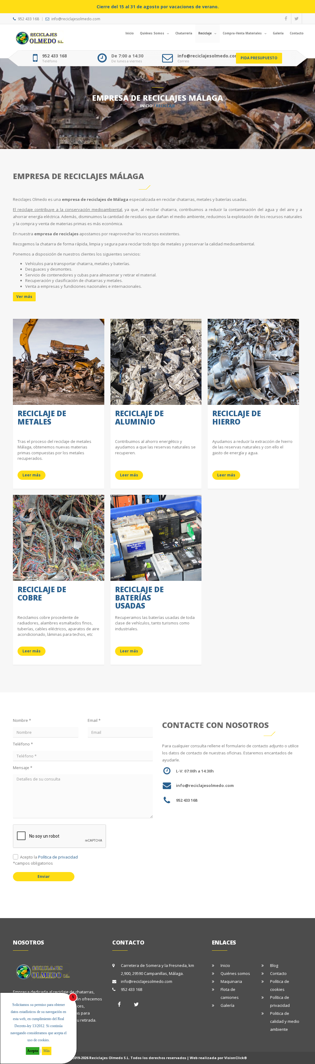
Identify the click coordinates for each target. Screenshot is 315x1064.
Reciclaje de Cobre (42, 593)
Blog (274, 965)
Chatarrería (183, 33)
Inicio (130, 33)
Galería (278, 33)
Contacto (297, 33)
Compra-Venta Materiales (243, 33)
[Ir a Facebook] (119, 1004)
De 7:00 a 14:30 (127, 55)
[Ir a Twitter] (136, 1004)
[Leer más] (58, 328)
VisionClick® (235, 1057)
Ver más (24, 296)
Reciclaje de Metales (42, 417)
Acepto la (49, 857)
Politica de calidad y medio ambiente (284, 1021)
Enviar (44, 876)
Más (46, 1051)
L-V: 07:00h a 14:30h (195, 771)
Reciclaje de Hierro (236, 417)
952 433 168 (28, 19)
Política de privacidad (58, 857)
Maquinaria (231, 981)
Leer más (31, 475)
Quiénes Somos (152, 33)
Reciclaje (205, 33)
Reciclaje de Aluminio (139, 417)
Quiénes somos (235, 973)
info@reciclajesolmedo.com (75, 19)
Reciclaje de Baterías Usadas (139, 597)
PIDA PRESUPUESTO (259, 58)
